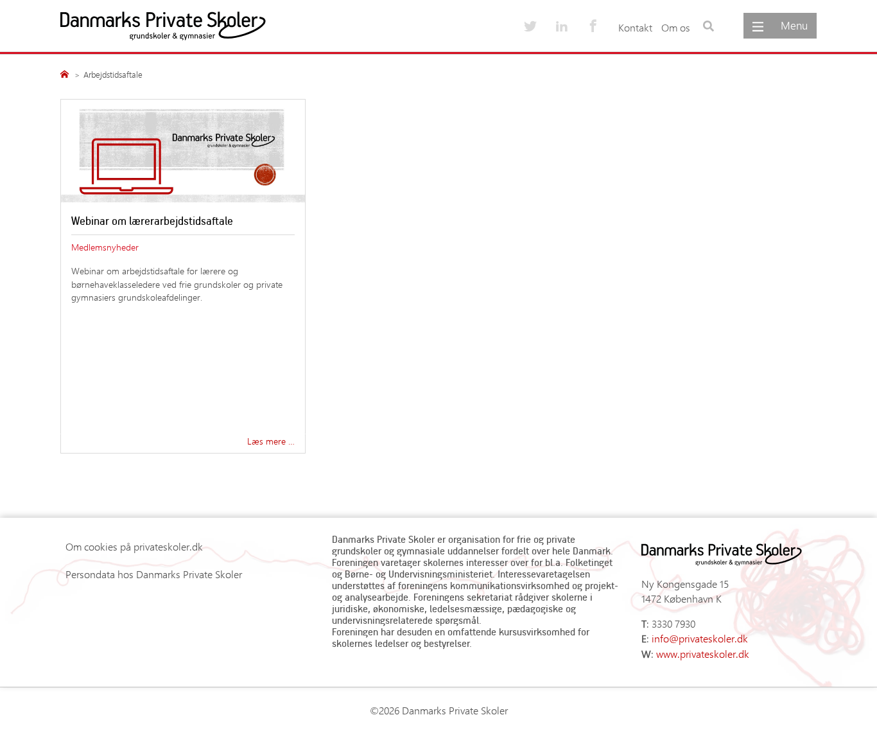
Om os (675, 27)
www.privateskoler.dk (702, 653)
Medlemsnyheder (105, 246)
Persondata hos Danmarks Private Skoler (153, 574)
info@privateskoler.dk (700, 638)
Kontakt (635, 27)
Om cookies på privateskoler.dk (134, 546)
